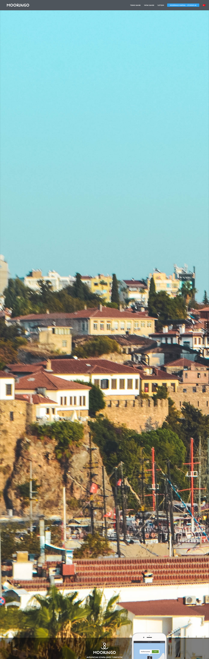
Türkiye (204, 5)
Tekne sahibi (135, 5)
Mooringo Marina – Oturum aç (183, 5)
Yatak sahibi (149, 5)
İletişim (161, 5)
